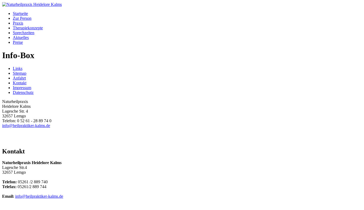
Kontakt (19, 83)
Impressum (22, 87)
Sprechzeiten (23, 32)
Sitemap (19, 73)
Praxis (18, 23)
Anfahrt (19, 78)
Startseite (20, 13)
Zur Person (22, 18)
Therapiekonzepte (28, 28)
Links (17, 68)
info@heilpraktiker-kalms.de (26, 125)
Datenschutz (23, 92)
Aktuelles (21, 37)
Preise (18, 42)
